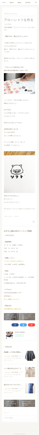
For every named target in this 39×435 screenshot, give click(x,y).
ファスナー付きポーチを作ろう (14, 261)
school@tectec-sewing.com (12, 309)
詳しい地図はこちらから (11, 299)
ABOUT (12, 2)
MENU (19, 2)
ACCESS (27, 2)
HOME (4, 2)
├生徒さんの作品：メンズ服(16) (11, 216)
